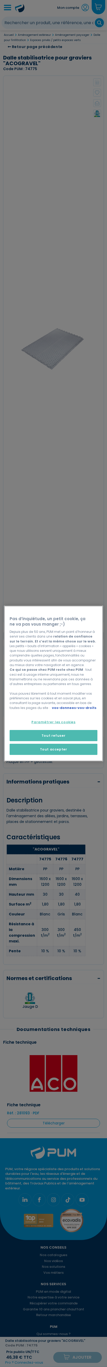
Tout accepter (53, 749)
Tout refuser (53, 735)
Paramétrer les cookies (53, 722)
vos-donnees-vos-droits (74, 708)
